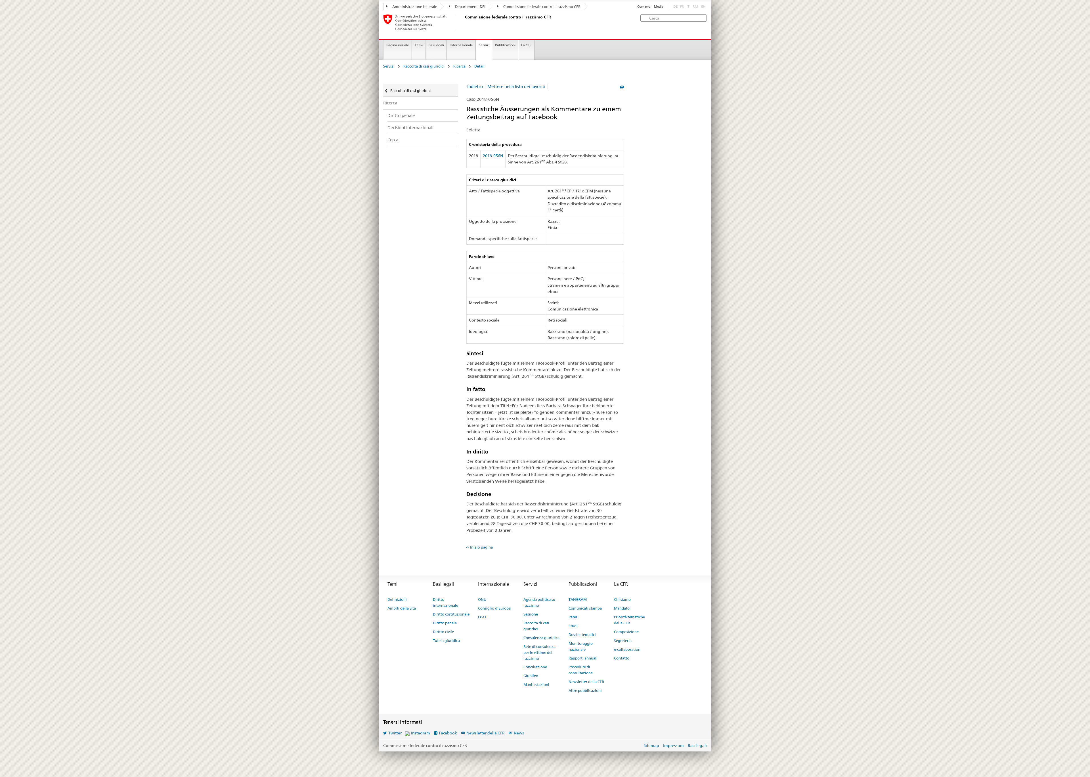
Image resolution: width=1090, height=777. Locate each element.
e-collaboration (627, 649)
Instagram (420, 733)
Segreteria (623, 640)
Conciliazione (535, 667)
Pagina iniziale (397, 45)
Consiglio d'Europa (494, 608)
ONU (482, 599)
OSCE (482, 617)
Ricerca (459, 66)
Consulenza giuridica (541, 637)
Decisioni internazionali (410, 127)
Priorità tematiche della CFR (629, 620)
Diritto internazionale (445, 602)
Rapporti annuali (583, 658)
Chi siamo (622, 599)
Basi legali (436, 45)
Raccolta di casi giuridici (424, 66)
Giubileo (530, 675)
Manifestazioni (536, 684)
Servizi (484, 45)
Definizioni (397, 599)
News (519, 733)
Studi (573, 625)
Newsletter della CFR (586, 681)
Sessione (530, 614)
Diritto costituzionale (451, 614)
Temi (419, 45)
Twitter (395, 733)
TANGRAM (578, 599)
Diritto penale (401, 115)
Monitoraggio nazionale (581, 646)
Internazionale (461, 45)
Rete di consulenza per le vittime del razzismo (539, 652)
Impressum (673, 745)
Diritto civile (443, 631)
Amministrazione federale (414, 6)
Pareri (573, 617)
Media (658, 7)
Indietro (475, 86)
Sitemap (651, 745)
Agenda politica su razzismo (539, 602)
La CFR (526, 45)
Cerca (392, 139)
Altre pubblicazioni (585, 690)
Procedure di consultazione (581, 670)
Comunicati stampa (585, 608)
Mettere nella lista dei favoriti (516, 86)
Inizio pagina (481, 547)
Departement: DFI (469, 6)
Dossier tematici (582, 634)
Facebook (448, 733)
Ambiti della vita (401, 608)
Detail (479, 66)
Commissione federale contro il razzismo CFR (541, 6)
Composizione (626, 631)
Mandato (622, 608)
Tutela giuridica (446, 640)
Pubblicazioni (505, 45)
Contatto (643, 7)
